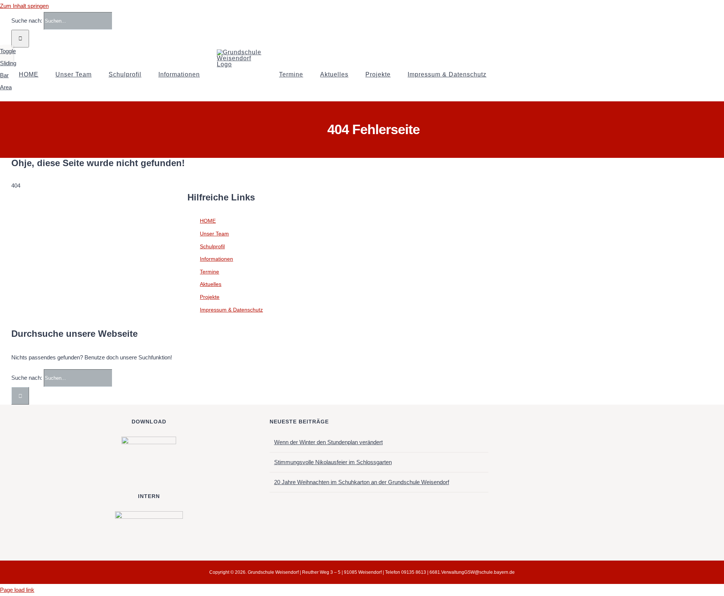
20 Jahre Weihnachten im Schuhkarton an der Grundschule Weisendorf (361, 482)
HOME (208, 221)
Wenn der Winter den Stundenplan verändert (328, 442)
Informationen (216, 259)
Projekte (209, 297)
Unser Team (214, 234)
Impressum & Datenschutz (231, 310)
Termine (209, 272)
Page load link (17, 590)
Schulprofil (212, 246)
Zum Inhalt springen (24, 6)
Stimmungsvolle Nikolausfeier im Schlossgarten (333, 462)
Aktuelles (210, 284)
